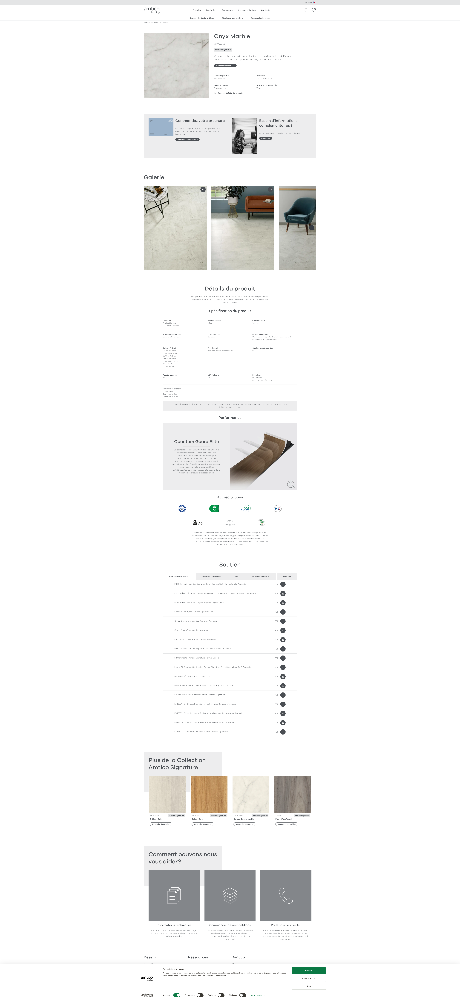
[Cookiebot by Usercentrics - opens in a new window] (146, 995)
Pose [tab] (236, 576)
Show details (256, 995)
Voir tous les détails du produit (228, 93)
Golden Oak (197, 819)
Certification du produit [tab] (179, 576)
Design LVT (148, 964)
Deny (309, 986)
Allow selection (308, 978)
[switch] (200, 995)
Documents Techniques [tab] (211, 576)
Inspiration (211, 10)
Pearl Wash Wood (283, 819)
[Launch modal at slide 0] (203, 189)
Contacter (265, 138)
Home (146, 23)
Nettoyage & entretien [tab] (261, 576)
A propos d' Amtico (247, 10)
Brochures (192, 964)
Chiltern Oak (155, 819)
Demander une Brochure (188, 139)
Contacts (265, 10)
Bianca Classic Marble (243, 819)
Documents (227, 10)
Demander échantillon (225, 66)
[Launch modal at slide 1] (270, 189)
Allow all (308, 970)
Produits (197, 10)
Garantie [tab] (287, 576)
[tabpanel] (230, 658)
